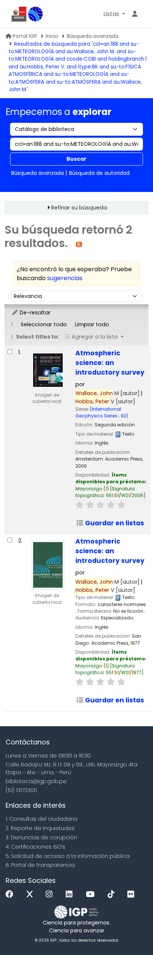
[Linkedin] (71, 894)
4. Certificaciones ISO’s (35, 846)
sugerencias (64, 278)
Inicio (52, 36)
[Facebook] (11, 894)
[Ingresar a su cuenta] (134, 14)
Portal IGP (25, 36)
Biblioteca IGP (35, 14)
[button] (114, 14)
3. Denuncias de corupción (41, 837)
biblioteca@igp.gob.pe (36, 781)
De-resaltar (34, 312)
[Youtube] (92, 894)
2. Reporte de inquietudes (40, 828)
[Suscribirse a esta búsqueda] (79, 243)
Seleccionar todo (44, 324)
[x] (31, 894)
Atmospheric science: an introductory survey (109, 363)
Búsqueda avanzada (92, 36)
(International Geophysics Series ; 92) (101, 412)
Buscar (76, 159)
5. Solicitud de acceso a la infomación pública (68, 856)
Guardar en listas (114, 523)
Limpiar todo (92, 324)
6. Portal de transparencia (40, 865)
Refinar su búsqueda (79, 207)
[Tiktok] (113, 894)
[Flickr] (132, 894)
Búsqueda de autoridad (99, 173)
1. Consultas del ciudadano (42, 819)
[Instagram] (51, 894)
